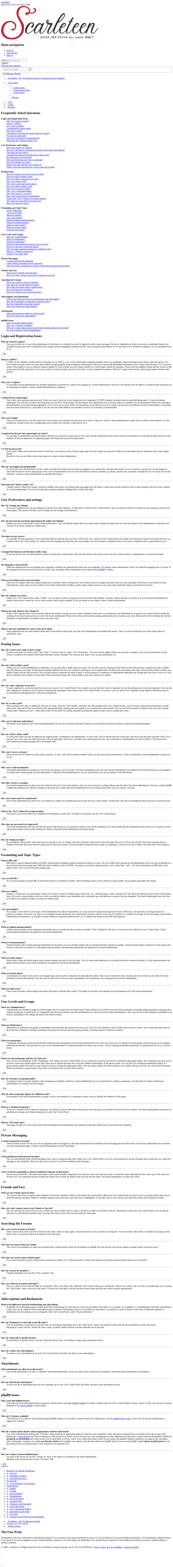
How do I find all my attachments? (21, 316)
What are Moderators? (15, 239)
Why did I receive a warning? (19, 193)
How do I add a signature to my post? (22, 179)
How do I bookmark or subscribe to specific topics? (28, 301)
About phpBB (26, 1405)
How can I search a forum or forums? (22, 282)
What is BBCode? (14, 210)
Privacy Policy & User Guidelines (108, 1547)
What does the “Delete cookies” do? (21, 140)
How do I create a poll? (16, 181)
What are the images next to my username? (24, 160)
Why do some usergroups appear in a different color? (29, 249)
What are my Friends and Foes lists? (21, 273)
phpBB (101, 569)
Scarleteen (5, 2)
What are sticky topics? (16, 225)
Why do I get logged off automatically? (23, 138)
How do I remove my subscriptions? (21, 306)
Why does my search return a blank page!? (24, 287)
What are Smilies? (14, 215)
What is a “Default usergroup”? (19, 251)
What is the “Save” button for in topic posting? (26, 198)
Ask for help (11, 53)
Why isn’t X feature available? (19, 325)
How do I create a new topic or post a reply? (25, 174)
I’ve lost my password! (16, 136)
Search (4, 60)
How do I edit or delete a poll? (19, 186)
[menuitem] (18, 88)
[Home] (49, 39)
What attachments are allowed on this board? (25, 313)
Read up (10, 50)
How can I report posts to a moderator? (23, 196)
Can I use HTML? (14, 213)
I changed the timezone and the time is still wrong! (27, 155)
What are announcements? (17, 222)
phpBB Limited (78, 1403)
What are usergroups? (15, 242)
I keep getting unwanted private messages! (24, 263)
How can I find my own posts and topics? (24, 292)
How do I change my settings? (19, 147)
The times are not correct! (17, 152)
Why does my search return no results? (22, 285)
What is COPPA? (13, 123)
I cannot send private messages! (19, 261)
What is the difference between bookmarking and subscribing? (33, 299)
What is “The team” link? (17, 254)
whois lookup (24, 1436)
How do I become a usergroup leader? (22, 246)
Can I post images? (14, 218)
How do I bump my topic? (17, 203)
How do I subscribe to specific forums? (23, 304)
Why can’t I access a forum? (18, 189)
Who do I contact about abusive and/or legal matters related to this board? (37, 328)
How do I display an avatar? (18, 162)
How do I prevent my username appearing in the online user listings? (35, 150)
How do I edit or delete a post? (19, 176)
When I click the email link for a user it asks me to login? (30, 167)
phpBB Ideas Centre (122, 1418)
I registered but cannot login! (18, 128)
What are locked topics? (16, 227)
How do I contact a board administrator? (23, 330)
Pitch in (9, 55)
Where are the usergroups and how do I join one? (27, 244)
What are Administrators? (17, 237)
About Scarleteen (131, 1547)
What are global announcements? (20, 220)
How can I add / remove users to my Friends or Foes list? (30, 275)
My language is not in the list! (19, 157)
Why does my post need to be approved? (23, 201)
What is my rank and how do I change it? (24, 165)
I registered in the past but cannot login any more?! (28, 133)
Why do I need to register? (17, 121)
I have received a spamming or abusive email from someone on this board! (38, 266)
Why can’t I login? (14, 131)
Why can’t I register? (15, 126)
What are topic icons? (15, 230)
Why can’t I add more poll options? (21, 184)
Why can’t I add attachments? (19, 191)
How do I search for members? (19, 289)
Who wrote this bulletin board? (19, 323)
